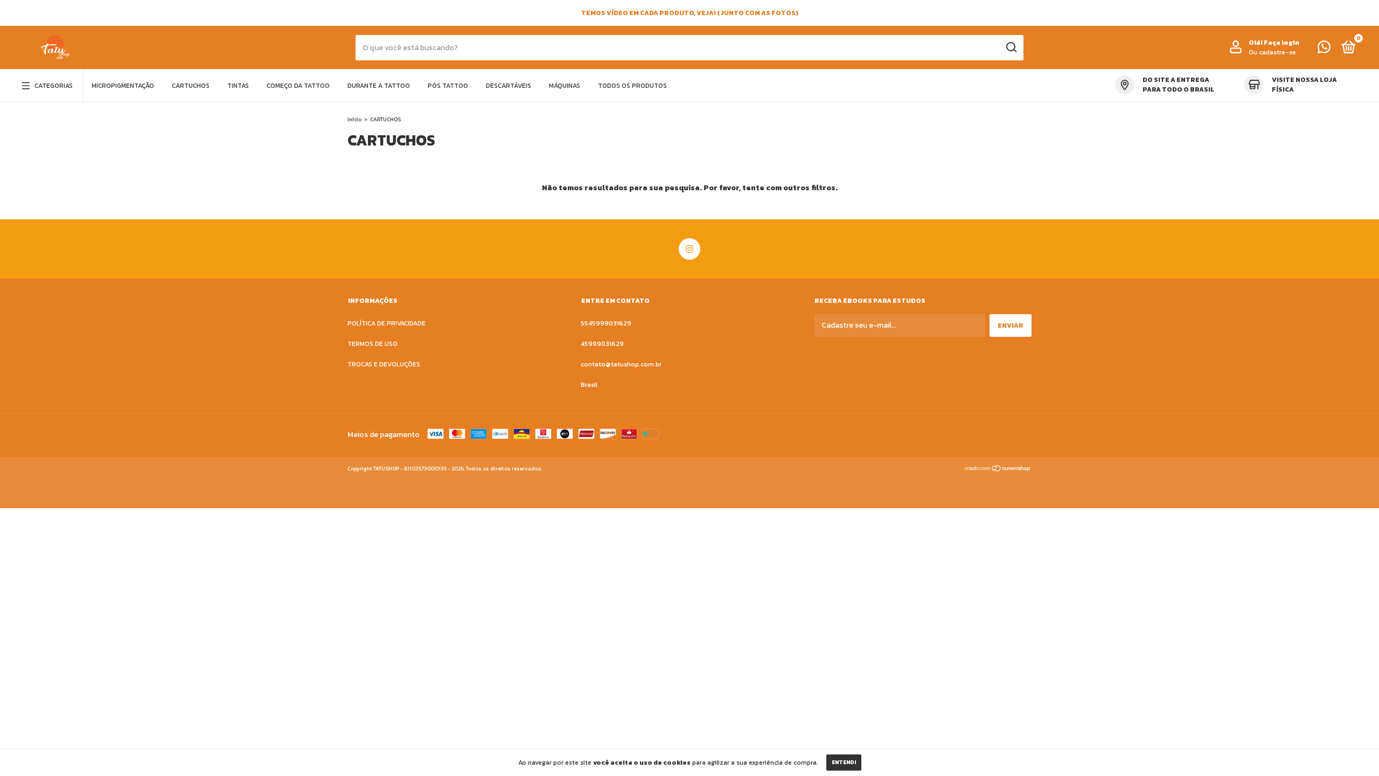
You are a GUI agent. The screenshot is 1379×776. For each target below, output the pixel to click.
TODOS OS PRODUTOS (632, 86)
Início (354, 119)
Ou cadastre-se (1272, 52)
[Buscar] (1011, 47)
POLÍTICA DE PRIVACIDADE (386, 323)
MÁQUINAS (564, 86)
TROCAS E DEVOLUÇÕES (383, 364)
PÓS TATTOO (448, 86)
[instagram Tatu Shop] (689, 249)
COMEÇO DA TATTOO (298, 86)
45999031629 (602, 344)
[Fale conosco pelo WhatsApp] (1324, 49)
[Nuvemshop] (998, 469)
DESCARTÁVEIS (508, 86)
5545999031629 (606, 323)
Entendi (844, 762)
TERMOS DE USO (372, 344)
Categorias (53, 86)
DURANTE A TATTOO (378, 86)
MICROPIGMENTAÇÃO (123, 86)
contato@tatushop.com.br (621, 364)
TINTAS (238, 86)
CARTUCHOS (191, 86)
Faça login (1281, 42)
